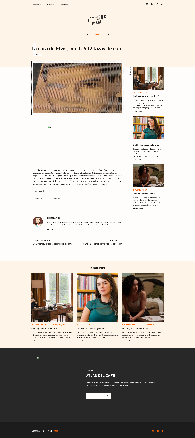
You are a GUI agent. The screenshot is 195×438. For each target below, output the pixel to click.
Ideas (107, 34)
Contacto (64, 4)
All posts (51, 230)
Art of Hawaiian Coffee (42, 178)
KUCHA (56, 431)
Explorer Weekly (140, 93)
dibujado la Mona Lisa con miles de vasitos (91, 184)
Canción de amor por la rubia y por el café (103, 243)
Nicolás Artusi (36, 4)
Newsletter (51, 4)
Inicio (87, 34)
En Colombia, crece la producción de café (52, 243)
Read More (139, 111)
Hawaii (41, 191)
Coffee (97, 34)
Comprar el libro (95, 396)
